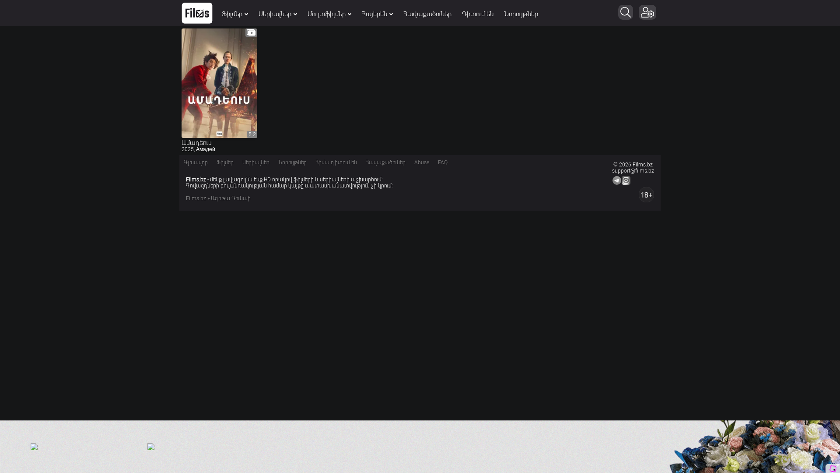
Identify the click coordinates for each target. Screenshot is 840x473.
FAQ (443, 162)
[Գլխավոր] (197, 13)
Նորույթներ (521, 14)
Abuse (421, 162)
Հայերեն (374, 14)
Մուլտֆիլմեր (327, 14)
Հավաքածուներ (427, 14)
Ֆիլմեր (232, 14)
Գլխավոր (196, 162)
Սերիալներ (275, 14)
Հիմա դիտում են (336, 162)
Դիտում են (478, 14)
